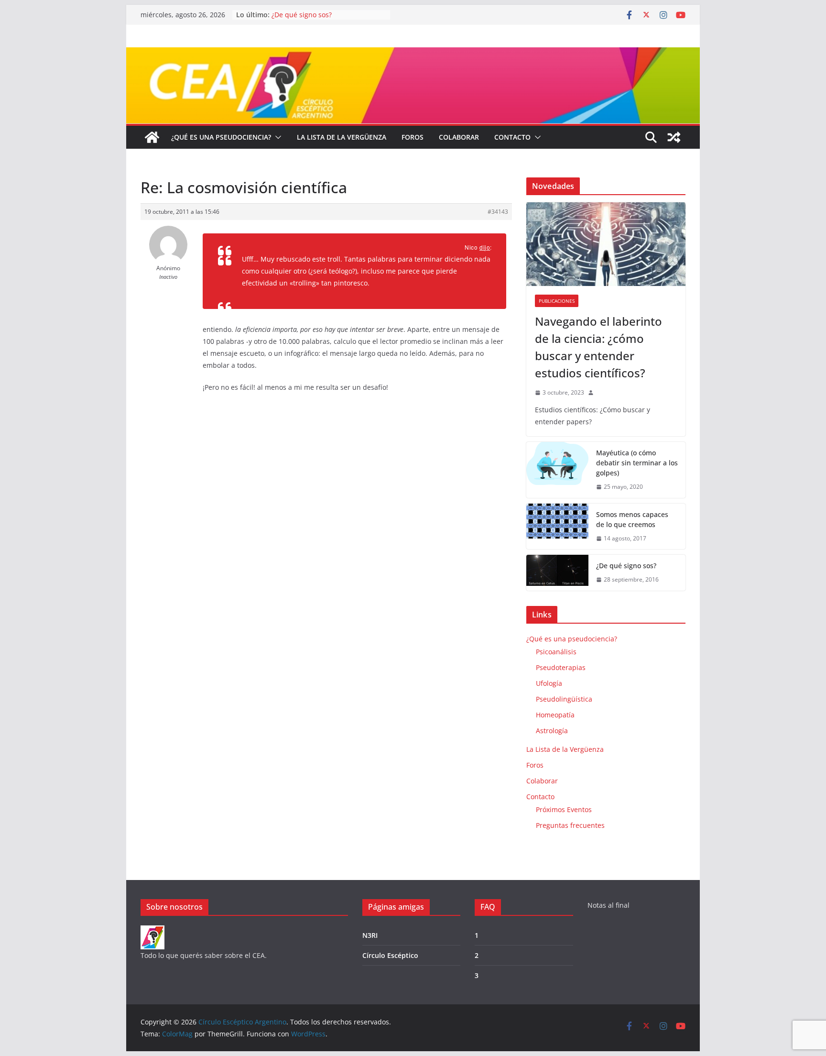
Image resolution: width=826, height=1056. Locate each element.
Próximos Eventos (564, 809)
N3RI (370, 935)
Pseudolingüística (564, 699)
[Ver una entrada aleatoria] (674, 137)
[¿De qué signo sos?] (557, 573)
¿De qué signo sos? (302, 14)
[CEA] (152, 931)
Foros (413, 137)
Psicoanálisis (556, 651)
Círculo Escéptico (390, 955)
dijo (484, 247)
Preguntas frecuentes (570, 825)
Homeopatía (555, 714)
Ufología (549, 683)
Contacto (512, 137)
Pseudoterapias (561, 667)
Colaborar (459, 137)
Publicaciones (557, 300)
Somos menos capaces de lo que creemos (632, 519)
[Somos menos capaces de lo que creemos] (557, 527)
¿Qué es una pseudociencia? (221, 137)
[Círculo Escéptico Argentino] (152, 137)
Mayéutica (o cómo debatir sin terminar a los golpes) (637, 462)
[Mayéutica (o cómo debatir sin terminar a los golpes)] (557, 470)
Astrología (552, 730)
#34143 (498, 212)
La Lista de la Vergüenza (341, 137)
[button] (276, 137)
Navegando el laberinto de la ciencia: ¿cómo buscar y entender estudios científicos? (598, 347)
